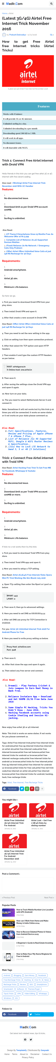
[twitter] (31, 1039)
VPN (19, 994)
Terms (14, 1054)
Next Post (48, 898)
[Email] (37, 789)
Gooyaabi (45, 1050)
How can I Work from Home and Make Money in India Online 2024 (32, 922)
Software (20, 989)
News (46, 980)
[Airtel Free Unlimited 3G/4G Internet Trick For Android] (14, 810)
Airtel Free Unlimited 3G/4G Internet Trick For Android (14, 823)
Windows (7, 998)
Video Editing (29, 994)
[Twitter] (22, 789)
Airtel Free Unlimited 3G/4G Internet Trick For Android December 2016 (14, 855)
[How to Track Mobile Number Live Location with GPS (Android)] (8, 913)
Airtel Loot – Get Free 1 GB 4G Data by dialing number (41, 823)
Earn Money (29, 975)
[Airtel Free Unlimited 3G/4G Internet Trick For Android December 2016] (14, 841)
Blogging (17, 975)
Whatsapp (43, 994)
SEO (31, 984)
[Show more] (42, 789)
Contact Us (47, 1054)
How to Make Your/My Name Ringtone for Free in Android (34, 955)
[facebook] (25, 1039)
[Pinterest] (32, 789)
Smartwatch (8, 989)
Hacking (27, 980)
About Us (24, 1054)
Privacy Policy (28, 1057)
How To (38, 980)
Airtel (11, 13)
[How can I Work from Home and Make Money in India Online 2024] (8, 924)
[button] (3, 4)
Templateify (21, 1050)
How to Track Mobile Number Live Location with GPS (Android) (34, 911)
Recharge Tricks (10, 984)
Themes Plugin (34, 989)
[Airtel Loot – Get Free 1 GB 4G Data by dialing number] (41, 810)
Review (23, 984)
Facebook (42, 975)
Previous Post (9, 898)
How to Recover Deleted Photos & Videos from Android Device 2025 (33, 933)
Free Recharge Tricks (34, 782)
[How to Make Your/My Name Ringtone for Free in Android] (8, 957)
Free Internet (18, 782)
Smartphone (42, 984)
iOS (16, 998)
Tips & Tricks (8, 994)
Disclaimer (34, 1054)
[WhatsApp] (27, 789)
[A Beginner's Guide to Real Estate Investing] (8, 946)
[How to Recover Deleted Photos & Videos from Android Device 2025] (8, 935)
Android (7, 975)
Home (4, 13)
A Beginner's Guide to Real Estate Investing (34, 943)
